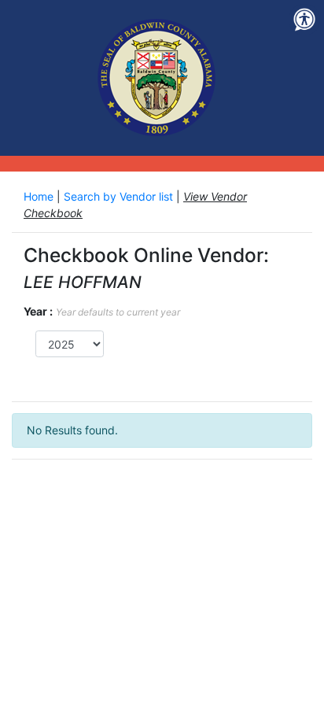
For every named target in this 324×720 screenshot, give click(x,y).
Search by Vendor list (120, 196)
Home (40, 196)
